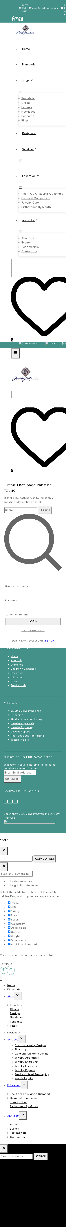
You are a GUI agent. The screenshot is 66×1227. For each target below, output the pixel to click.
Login (33, 621)
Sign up (49, 640)
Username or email (24, 586)
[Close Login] (4, 866)
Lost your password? (33, 630)
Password (18, 600)
